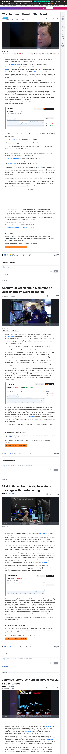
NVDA (23, 167)
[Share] (47, 18)
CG (41, 69)
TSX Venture (11, 139)
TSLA (23, 169)
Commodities (27, 5)
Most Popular (9, 5)
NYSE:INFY (49, 726)
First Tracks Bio (29, 416)
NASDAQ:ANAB (10, 336)
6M (14, 391)
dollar (35, 71)
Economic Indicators (39, 5)
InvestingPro (28, 340)
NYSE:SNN (42, 533)
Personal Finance (55, 5)
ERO (25, 71)
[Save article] (50, 18)
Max (21, 391)
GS (37, 172)
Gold (6, 69)
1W (10, 391)
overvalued (8, 341)
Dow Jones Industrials (14, 158)
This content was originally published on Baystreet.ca (19, 227)
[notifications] (62, 1)
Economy (46, 5)
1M (12, 391)
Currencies (22, 5)
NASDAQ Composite (13, 163)
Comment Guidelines (6, 274)
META (38, 167)
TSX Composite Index (14, 64)
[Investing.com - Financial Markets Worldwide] (7, 1)
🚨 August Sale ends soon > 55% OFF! (42, 1)
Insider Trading (62, 5)
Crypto (50, 5)
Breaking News (16, 5)
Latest (4, 5)
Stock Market (32, 5)
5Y (19, 391)
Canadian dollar (12, 67)
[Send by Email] (26, 255)
